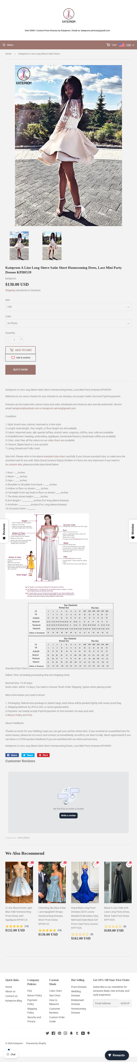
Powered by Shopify (36, 1043)
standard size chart (54, 456)
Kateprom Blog (13, 1000)
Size (7, 299)
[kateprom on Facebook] (53, 1033)
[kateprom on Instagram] (65, 1033)
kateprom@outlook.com (25, 408)
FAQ (29, 715)
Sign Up (125, 1003)
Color (8, 316)
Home (8, 53)
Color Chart (55, 990)
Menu (10, 44)
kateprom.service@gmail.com (59, 408)
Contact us (11, 996)
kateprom (18, 1043)
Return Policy (14, 715)
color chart (54, 440)
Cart (114, 44)
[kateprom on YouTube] (83, 1033)
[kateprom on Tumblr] (77, 1033)
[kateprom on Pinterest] (59, 1033)
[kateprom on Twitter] (47, 1033)
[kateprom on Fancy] (88, 1033)
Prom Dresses (79, 986)
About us (10, 991)
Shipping (10, 290)
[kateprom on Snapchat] (71, 1033)
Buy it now (20, 369)
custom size (15, 464)
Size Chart (54, 995)
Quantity (10, 332)
